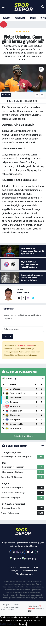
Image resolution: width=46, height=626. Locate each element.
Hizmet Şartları (7, 610)
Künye (16, 605)
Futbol (7, 17)
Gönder (8, 336)
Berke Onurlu (14, 101)
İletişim (6, 605)
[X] (14, 552)
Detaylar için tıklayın (23, 436)
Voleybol (15, 571)
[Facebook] (9, 552)
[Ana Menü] (3, 7)
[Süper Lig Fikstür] (42, 446)
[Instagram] (28, 298)
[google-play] (29, 559)
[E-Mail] (19, 298)
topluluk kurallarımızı (25, 345)
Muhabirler (21, 574)
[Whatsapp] (37, 552)
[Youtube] (28, 552)
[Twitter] (23, 298)
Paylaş (7, 95)
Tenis (34, 17)
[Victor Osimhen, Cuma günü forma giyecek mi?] (23, 78)
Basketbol (21, 17)
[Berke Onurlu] (8, 294)
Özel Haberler (30, 571)
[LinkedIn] (23, 552)
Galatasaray (23, 31)
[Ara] (42, 7)
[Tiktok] (32, 552)
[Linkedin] (33, 298)
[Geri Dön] (3, 24)
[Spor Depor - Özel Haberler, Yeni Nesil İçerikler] (23, 7)
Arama (29, 574)
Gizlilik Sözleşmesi (11, 607)
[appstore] (15, 559)
